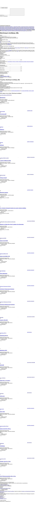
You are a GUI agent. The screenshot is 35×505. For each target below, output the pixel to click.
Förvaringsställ (3, 114)
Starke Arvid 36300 (4, 240)
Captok (3, 30)
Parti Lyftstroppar (3, 273)
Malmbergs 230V (3, 350)
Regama (24, 30)
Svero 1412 (2, 411)
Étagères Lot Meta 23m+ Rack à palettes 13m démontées (12, 224)
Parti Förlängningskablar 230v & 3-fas (8, 476)
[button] (17, 21)
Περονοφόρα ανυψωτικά (4, 28)
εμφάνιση (1, 75)
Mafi (12, 30)
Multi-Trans (21, 30)
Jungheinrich (9, 30)
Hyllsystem (2, 396)
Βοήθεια (6, 488)
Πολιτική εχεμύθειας (11, 491)
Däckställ (2, 365)
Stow (30, 30)
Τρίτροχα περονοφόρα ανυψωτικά (21, 27)
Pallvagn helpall (3, 177)
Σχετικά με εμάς (2, 488)
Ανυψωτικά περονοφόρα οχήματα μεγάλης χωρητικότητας (25, 28)
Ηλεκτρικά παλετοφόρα (11, 28)
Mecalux (14, 30)
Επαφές (9, 488)
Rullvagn (2, 145)
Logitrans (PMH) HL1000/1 (5, 160)
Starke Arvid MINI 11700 (5, 256)
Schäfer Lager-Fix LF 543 (5, 461)
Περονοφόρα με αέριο (30, 27)
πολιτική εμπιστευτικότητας (15, 90)
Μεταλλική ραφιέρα (4, 192)
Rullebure (2, 129)
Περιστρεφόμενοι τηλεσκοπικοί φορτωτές (6, 29)
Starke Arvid (28, 30)
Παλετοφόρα (14, 27)
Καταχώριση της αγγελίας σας (5, 86)
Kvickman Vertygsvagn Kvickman (7, 289)
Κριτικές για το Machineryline (26, 491)
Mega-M (17, 30)
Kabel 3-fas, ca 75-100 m (5, 380)
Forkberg (5, 30)
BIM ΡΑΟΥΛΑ (2, 97)
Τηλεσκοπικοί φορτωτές (25, 26)
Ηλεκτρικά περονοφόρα (8, 27)
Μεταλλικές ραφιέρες (31, 29)
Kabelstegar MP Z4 (4, 335)
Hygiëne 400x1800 (4, 320)
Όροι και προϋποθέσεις (4, 491)
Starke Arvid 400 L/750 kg (5, 428)
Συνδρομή (2, 89)
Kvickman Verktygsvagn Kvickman (7, 304)
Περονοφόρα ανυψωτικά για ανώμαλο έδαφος (20, 29)
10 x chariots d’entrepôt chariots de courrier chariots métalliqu (13, 208)
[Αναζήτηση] (17, 12)
